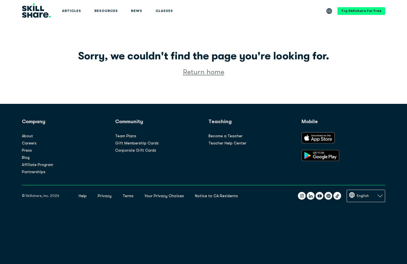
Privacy (105, 196)
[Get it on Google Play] (320, 159)
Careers (29, 143)
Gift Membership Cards (137, 143)
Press (27, 150)
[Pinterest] (328, 196)
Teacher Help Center (227, 143)
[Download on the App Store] (318, 142)
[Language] (329, 11)
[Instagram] (302, 196)
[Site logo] (36, 11)
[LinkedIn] (311, 196)
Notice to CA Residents (216, 196)
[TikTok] (337, 196)
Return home (203, 72)
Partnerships (33, 172)
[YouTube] (319, 196)
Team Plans (125, 136)
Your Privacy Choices (164, 196)
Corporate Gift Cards (135, 150)
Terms (128, 196)
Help (83, 196)
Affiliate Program (37, 164)
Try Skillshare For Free (361, 11)
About (27, 136)
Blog (26, 157)
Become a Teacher (225, 136)
